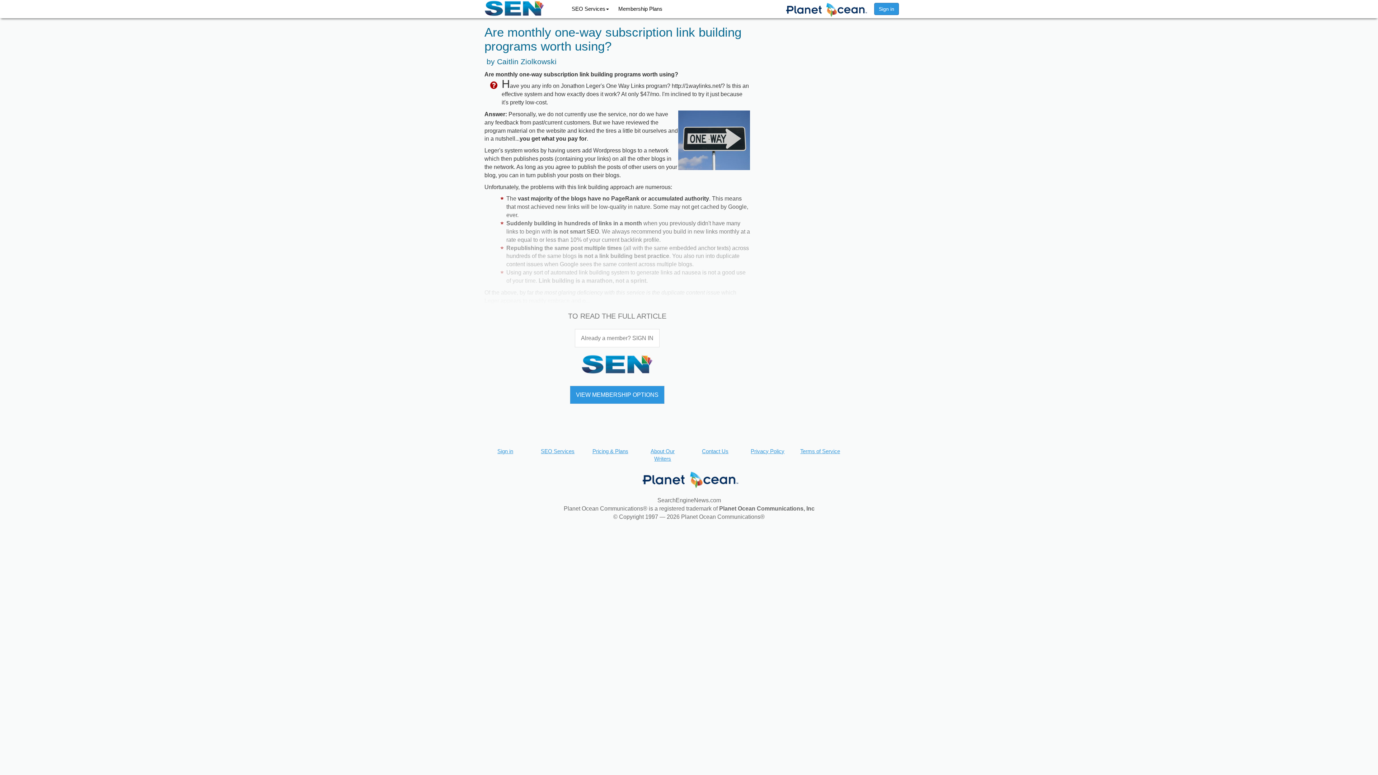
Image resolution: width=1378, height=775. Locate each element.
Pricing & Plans (610, 451)
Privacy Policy (767, 451)
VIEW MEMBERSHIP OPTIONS (617, 395)
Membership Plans (640, 9)
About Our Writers (663, 455)
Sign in (886, 9)
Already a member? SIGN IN (617, 338)
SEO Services (588, 9)
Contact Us (715, 451)
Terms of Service (820, 451)
